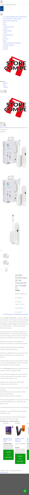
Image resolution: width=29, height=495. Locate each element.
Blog (4, 85)
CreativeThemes (4, 472)
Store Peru (2, 81)
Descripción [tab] (6, 314)
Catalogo (5, 87)
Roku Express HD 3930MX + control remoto (7, 440)
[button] (25, 491)
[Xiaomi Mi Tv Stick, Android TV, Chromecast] (20, 431)
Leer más (8, 447)
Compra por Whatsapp (8, 455)
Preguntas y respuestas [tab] (22, 314)
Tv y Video (21, 304)
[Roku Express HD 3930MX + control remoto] (8, 431)
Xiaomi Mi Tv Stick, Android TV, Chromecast (19, 440)
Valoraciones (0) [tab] (13, 314)
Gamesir (5, 83)
